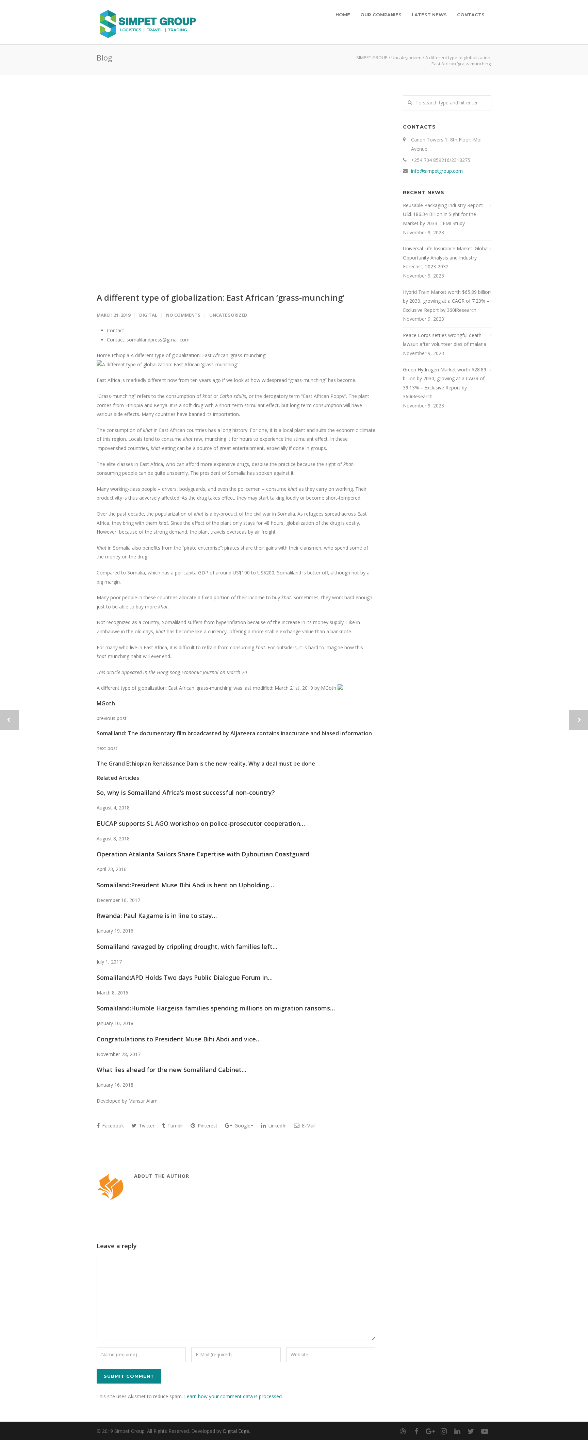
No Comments (183, 315)
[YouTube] (484, 1431)
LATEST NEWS (429, 14)
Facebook (112, 1125)
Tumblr (174, 1125)
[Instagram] (444, 1431)
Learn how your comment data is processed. (233, 1396)
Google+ (243, 1125)
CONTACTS (471, 14)
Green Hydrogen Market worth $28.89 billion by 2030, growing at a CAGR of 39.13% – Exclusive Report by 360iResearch (444, 383)
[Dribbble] (403, 1431)
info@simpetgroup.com (437, 171)
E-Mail (307, 1125)
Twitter (145, 1125)
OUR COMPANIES (381, 14)
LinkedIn (277, 1125)
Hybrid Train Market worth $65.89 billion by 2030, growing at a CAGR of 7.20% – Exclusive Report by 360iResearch (447, 301)
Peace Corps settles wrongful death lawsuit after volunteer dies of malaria (444, 340)
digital (148, 315)
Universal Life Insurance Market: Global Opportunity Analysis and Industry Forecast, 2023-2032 (446, 257)
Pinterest (206, 1125)
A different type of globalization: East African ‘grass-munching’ (220, 297)
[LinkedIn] (457, 1431)
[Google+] (430, 1431)
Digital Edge (236, 1431)
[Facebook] (416, 1431)
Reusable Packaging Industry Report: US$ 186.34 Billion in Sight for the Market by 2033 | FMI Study (443, 214)
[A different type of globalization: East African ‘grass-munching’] (236, 188)
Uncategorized (406, 57)
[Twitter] (471, 1431)
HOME (343, 14)
